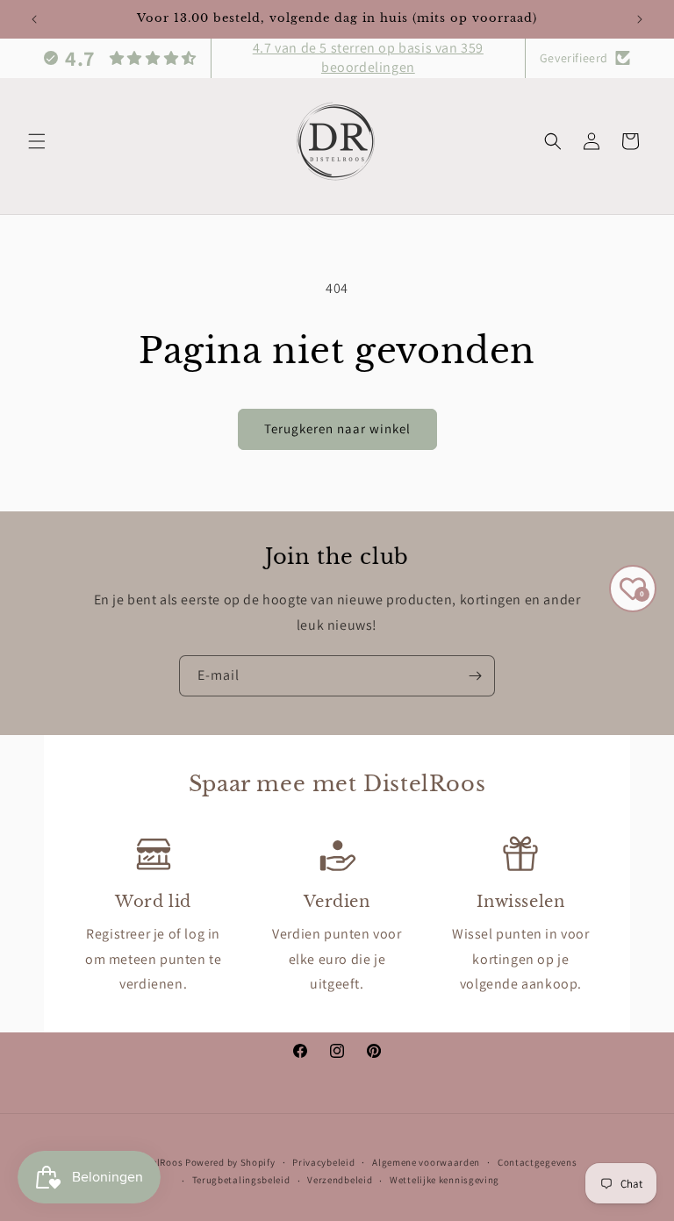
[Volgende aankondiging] (639, 19)
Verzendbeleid (339, 1180)
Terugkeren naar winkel (337, 428)
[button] (37, 141)
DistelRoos (158, 1162)
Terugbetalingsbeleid (241, 1180)
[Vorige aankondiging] (34, 19)
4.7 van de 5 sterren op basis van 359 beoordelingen (368, 57)
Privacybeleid (323, 1162)
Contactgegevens (537, 1162)
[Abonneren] (474, 675)
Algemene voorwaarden (426, 1162)
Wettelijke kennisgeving (444, 1180)
